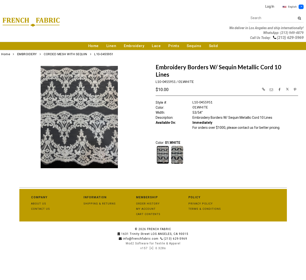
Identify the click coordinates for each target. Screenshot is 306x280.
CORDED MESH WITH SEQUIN (65, 54)
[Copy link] (263, 89)
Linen (111, 46)
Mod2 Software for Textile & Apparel (153, 243)
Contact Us (40, 208)
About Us (38, 203)
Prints (173, 46)
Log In (269, 6)
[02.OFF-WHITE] (177, 163)
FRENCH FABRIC (159, 229)
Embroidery (134, 46)
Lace (156, 46)
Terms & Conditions (204, 208)
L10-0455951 (103, 54)
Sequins (194, 46)
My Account (146, 208)
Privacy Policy (200, 203)
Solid (213, 46)
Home (93, 46)
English (292, 6)
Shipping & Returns (99, 203)
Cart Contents (148, 214)
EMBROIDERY (27, 54)
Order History (148, 203)
